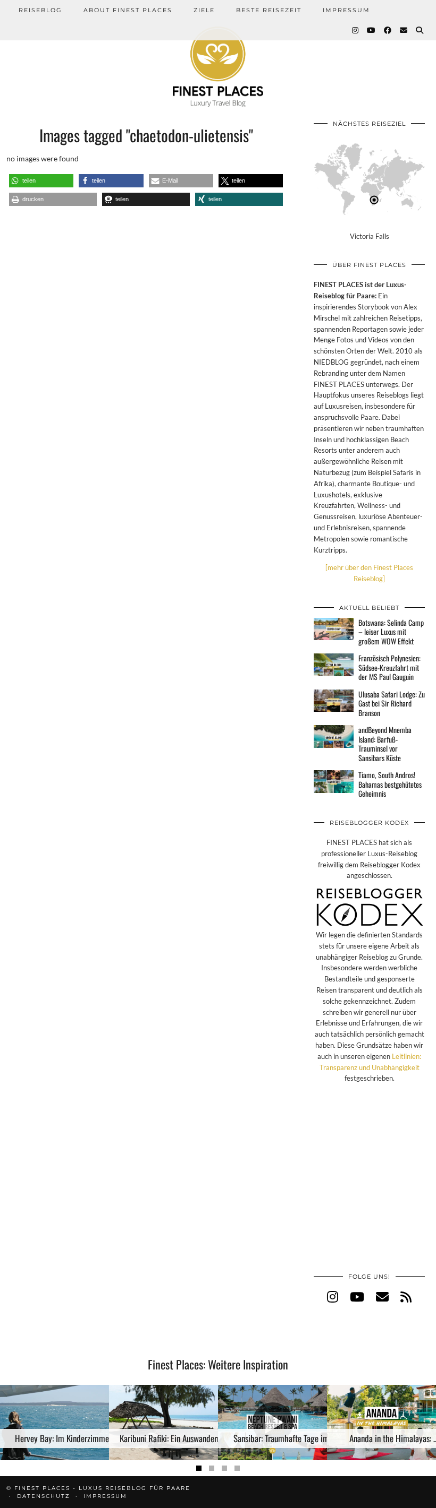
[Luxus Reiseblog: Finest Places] (218, 53)
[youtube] (357, 1296)
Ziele (204, 10)
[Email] (404, 30)
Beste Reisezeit (268, 10)
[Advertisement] (369, 1189)
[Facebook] (388, 30)
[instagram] (332, 1296)
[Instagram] (355, 30)
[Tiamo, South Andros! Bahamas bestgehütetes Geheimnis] (334, 781)
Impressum (346, 10)
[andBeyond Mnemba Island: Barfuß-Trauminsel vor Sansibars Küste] (334, 736)
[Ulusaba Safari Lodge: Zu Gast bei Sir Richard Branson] (334, 701)
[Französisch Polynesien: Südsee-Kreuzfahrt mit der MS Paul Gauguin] (334, 664)
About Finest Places (127, 10)
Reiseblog (40, 10)
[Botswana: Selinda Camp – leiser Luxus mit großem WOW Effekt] (334, 629)
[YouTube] (371, 30)
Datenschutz (43, 1496)
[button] (41, 180)
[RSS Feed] (406, 1296)
